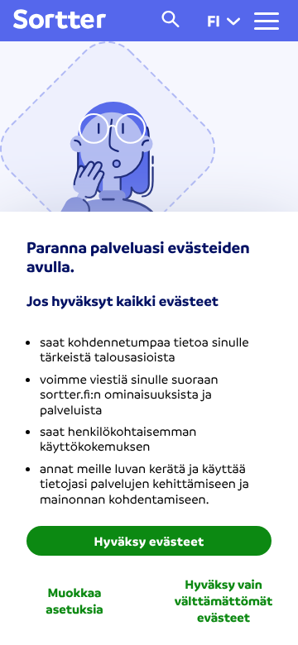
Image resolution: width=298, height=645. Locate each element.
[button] (233, 20)
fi (213, 21)
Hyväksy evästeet (149, 541)
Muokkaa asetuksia (74, 600)
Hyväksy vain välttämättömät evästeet (223, 600)
